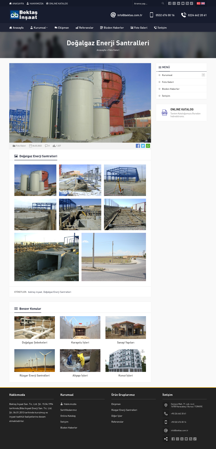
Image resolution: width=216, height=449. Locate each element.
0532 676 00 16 (165, 15)
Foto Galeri (113, 49)
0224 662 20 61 (197, 15)
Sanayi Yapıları (125, 342)
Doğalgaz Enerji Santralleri (57, 291)
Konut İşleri (125, 375)
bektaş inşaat (35, 291)
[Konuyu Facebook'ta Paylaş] (138, 146)
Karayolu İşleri (80, 342)
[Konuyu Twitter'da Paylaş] (143, 146)
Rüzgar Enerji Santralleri (35, 375)
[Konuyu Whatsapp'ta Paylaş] (148, 146)
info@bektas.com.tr (129, 15)
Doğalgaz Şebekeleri (34, 342)
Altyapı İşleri (80, 375)
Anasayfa (101, 49)
